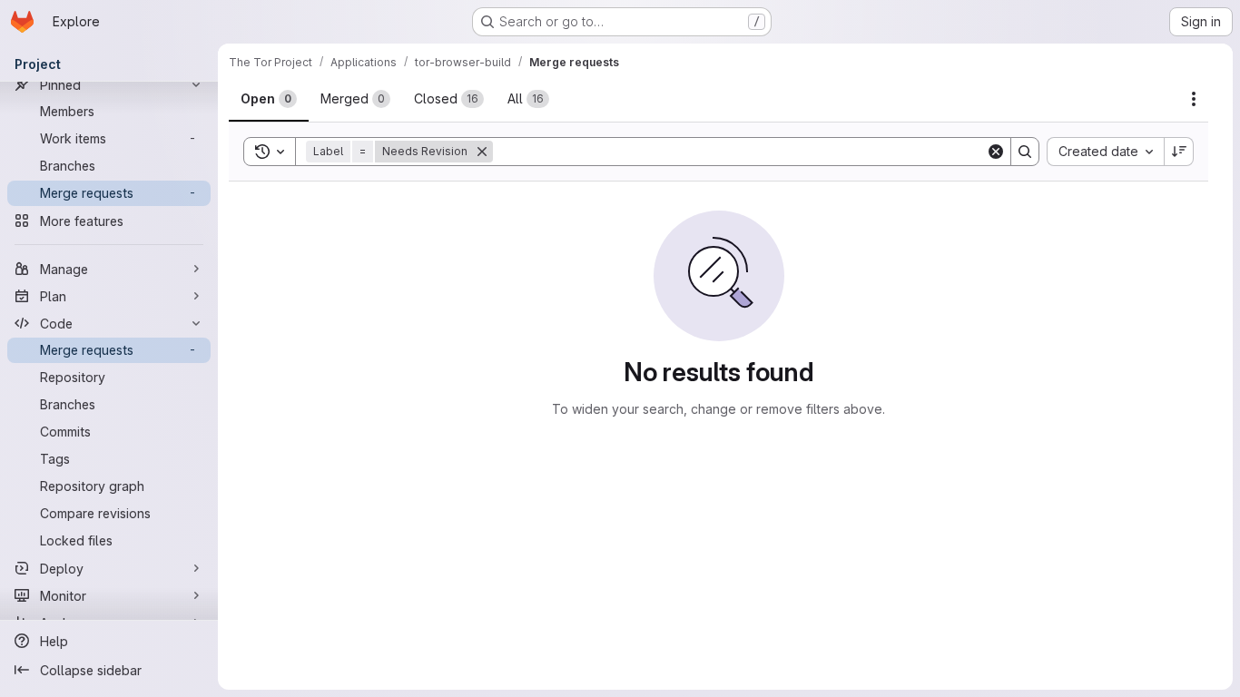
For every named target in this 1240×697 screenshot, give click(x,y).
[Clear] (996, 151)
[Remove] (493, 151)
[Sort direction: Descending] (1179, 151)
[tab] (269, 99)
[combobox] (1105, 151)
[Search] (1024, 151)
